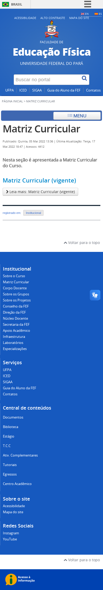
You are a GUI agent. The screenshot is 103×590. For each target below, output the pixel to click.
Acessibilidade (25, 18)
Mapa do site (79, 18)
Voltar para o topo (83, 242)
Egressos (10, 474)
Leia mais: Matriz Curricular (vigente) (41, 191)
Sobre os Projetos (17, 300)
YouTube (10, 539)
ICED (23, 90)
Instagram (11, 533)
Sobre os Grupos (16, 294)
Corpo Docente (15, 288)
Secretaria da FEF (16, 324)
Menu (79, 116)
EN (87, 14)
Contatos (93, 90)
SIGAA (37, 90)
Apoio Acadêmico (16, 330)
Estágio (8, 436)
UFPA (9, 90)
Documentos (13, 417)
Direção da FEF (14, 312)
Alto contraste (52, 18)
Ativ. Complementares (20, 455)
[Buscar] (84, 79)
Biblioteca (10, 427)
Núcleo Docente (15, 318)
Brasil (16, 4)
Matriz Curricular (41, 128)
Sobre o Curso (14, 276)
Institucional (33, 212)
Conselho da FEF (16, 306)
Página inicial (12, 101)
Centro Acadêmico (17, 484)
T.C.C (7, 446)
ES (100, 14)
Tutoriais (10, 465)
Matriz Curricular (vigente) (39, 180)
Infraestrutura (14, 336)
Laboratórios (13, 342)
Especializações (15, 349)
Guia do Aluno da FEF (64, 90)
